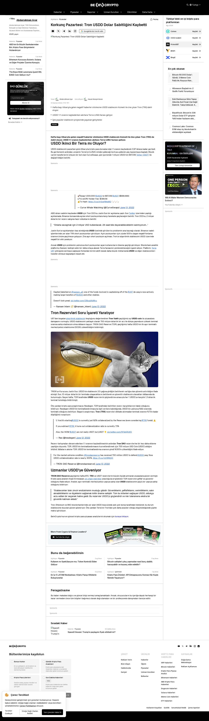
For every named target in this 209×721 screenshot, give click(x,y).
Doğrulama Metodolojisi (186, 661)
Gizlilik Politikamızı (26, 109)
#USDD (141, 455)
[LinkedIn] (69, 31)
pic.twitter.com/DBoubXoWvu (84, 300)
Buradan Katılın (14, 122)
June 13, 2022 (127, 207)
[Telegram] (64, 31)
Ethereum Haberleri (169, 677)
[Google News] (198, 646)
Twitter (132, 213)
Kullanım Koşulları (154, 708)
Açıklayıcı (54, 19)
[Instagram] (75, 31)
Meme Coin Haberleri (170, 697)
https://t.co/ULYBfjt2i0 (103, 458)
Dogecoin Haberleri (169, 688)
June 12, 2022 (83, 437)
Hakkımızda (126, 668)
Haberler (144, 660)
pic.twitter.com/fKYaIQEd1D (119, 432)
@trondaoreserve (92, 455)
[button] (24, 666)
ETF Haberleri (166, 701)
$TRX (144, 420)
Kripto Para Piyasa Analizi (168, 672)
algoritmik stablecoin (75, 318)
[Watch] (183, 184)
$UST (130, 292)
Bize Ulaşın (125, 664)
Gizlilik (166, 708)
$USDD (98, 196)
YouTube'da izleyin (173, 204)
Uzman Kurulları (148, 672)
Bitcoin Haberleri (168, 667)
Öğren (143, 664)
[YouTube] (53, 31)
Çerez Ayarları (194, 708)
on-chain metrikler (93, 479)
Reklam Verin (126, 660)
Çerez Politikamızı (28, 706)
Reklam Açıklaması (189, 666)
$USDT (115, 196)
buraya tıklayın (121, 516)
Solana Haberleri (168, 692)
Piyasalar (62, 19)
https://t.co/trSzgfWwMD (99, 201)
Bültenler (145, 676)
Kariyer (124, 672)
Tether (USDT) (142, 155)
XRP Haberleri (166, 663)
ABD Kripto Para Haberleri (167, 683)
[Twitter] (58, 31)
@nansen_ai (76, 292)
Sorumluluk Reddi (178, 708)
